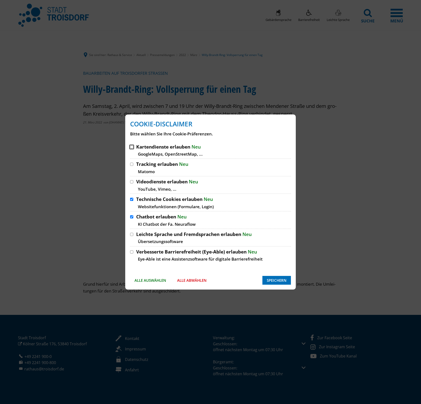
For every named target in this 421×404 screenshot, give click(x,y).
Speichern (277, 280)
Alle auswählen (150, 280)
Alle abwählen (192, 280)
